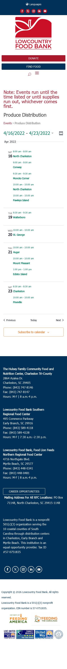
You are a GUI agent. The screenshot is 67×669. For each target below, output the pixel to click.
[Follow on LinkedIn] (39, 11)
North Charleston (22, 156)
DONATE (33, 58)
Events (8, 123)
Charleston (19, 291)
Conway (17, 167)
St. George (19, 234)
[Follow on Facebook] (22, 11)
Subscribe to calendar (31, 332)
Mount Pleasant (21, 263)
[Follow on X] (28, 11)
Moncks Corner (21, 178)
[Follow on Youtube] (45, 11)
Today (33, 320)
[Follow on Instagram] (33, 11)
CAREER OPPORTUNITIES (24, 491)
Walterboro (19, 217)
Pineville (17, 302)
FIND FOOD (33, 66)
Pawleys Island (21, 200)
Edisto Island (20, 274)
